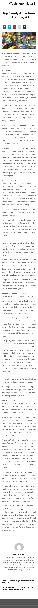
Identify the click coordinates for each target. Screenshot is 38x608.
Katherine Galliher (19, 554)
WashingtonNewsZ (19, 4)
